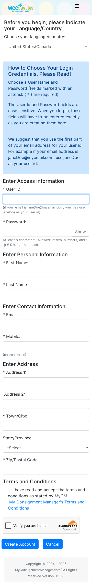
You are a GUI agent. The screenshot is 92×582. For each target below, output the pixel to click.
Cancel (52, 544)
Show (80, 231)
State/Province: (17, 437)
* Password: (14, 221)
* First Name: (15, 262)
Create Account (20, 544)
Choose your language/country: (34, 36)
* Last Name (15, 284)
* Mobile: (11, 336)
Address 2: (14, 394)
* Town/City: (15, 416)
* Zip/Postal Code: (21, 459)
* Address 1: (14, 372)
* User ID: (12, 189)
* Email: (10, 314)
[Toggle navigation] (77, 7)
